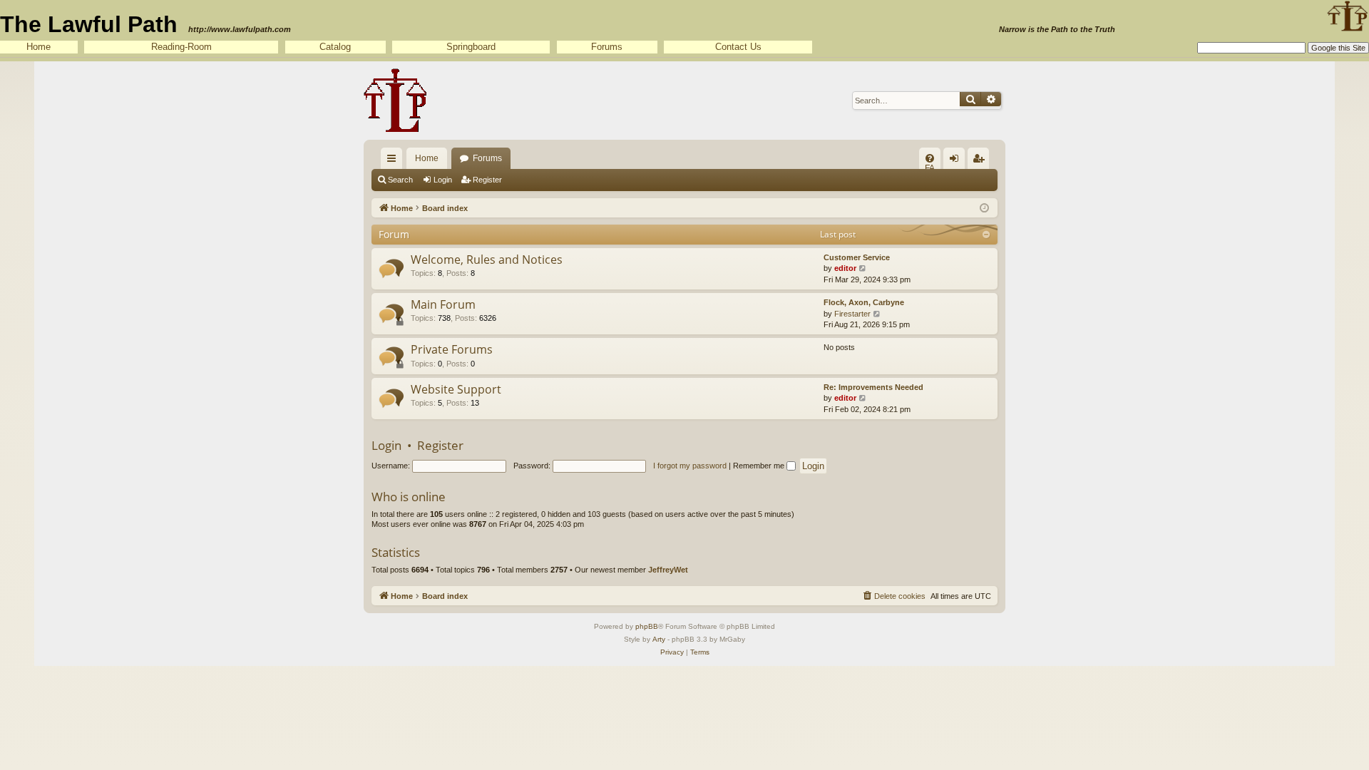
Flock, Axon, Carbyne (864, 302)
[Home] (395, 100)
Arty (658, 639)
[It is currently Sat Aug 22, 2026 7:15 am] (984, 207)
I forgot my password (690, 465)
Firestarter (852, 313)
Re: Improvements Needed (873, 387)
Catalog (335, 46)
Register (487, 179)
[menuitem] (929, 158)
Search (400, 179)
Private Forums (452, 349)
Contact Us (738, 46)
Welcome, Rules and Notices (487, 259)
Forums (606, 46)
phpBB (646, 626)
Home (38, 46)
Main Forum (443, 304)
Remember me (759, 465)
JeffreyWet (668, 569)
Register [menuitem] (981, 161)
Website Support (456, 389)
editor (845, 268)
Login (443, 179)
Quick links (394, 161)
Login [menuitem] (957, 161)
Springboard (471, 46)
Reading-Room (181, 46)
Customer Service (857, 257)
